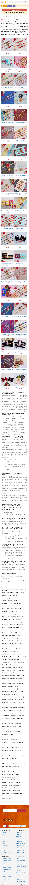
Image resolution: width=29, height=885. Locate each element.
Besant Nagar (17, 721)
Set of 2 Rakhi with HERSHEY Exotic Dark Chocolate (13, 299)
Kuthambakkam (14, 793)
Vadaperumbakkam (13, 710)
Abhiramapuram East (7, 798)
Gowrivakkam (5, 675)
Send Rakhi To (6, 830)
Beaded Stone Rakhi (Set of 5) (21, 299)
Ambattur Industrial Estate (15, 622)
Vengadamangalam (14, 753)
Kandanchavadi (16, 627)
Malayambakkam (6, 777)
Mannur (4, 750)
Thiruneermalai (5, 651)
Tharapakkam (12, 659)
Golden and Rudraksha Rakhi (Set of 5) (10, 352)
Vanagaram (20, 726)
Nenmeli (15, 667)
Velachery (16, 600)
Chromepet (5, 614)
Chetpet (4, 723)
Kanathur (4, 699)
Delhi (4, 834)
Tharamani (4, 659)
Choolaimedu (5, 624)
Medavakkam (18, 729)
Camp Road (9, 721)
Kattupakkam (14, 787)
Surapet (13, 761)
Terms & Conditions (20, 872)
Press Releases (20, 877)
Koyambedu (17, 603)
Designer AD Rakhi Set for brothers (9, 369)
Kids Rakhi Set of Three (20, 210)
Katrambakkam (18, 782)
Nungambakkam (11, 616)
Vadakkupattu (5, 713)
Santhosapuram (11, 648)
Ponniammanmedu (14, 611)
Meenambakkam (21, 737)
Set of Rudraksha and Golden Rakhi (9, 263)
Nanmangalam (10, 678)
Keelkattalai (10, 782)
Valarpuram (12, 713)
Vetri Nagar (12, 742)
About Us (18, 858)
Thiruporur (11, 646)
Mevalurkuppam (13, 758)
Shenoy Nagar (14, 766)
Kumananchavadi (6, 795)
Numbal (4, 672)
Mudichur (4, 771)
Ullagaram (11, 734)
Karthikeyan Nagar (6, 785)
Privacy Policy (19, 864)
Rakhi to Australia (20, 839)
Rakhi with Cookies (7, 874)
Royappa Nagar (18, 643)
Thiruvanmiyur (5, 598)
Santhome (18, 646)
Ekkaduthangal (18, 608)
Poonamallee (10, 592)
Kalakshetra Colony (6, 697)
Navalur (4, 678)
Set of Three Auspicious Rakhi (21, 52)
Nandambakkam (20, 763)
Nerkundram (13, 664)
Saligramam (5, 646)
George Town (21, 670)
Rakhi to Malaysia (20, 845)
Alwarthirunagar (20, 715)
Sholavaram (5, 630)
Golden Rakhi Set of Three (7, 52)
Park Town (17, 595)
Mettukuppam (20, 742)
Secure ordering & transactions (12, 824)
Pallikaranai (10, 686)
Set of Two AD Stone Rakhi (7, 105)
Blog (17, 874)
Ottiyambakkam (6, 705)
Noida (4, 850)
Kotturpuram (21, 787)
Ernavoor (20, 667)
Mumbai (4, 832)
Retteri (18, 648)
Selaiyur (4, 648)
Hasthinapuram (18, 699)
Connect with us (7, 818)
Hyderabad (5, 845)
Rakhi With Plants (7, 880)
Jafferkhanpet (13, 702)
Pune (4, 843)
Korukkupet (18, 779)
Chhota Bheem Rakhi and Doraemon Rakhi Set (11, 158)
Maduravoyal (5, 611)
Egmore (4, 616)
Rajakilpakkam (5, 656)
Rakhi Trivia (18, 879)
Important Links (20, 856)
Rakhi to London (20, 852)
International (20, 830)
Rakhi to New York (20, 850)
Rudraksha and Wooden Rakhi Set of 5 (10, 281)
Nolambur (19, 672)
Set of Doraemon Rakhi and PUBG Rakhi (10, 87)
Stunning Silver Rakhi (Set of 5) (8, 334)
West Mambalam (6, 747)
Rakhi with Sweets (7, 860)
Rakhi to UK (19, 834)
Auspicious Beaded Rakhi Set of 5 (8, 387)
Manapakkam (5, 753)
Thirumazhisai (21, 662)
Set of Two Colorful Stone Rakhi (8, 193)
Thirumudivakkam (6, 662)
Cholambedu (14, 691)
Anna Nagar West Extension (8, 715)
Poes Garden (12, 640)
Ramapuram (19, 659)
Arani (3, 726)
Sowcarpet (21, 592)
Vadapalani (4, 710)
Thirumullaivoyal (14, 651)
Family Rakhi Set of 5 (20, 263)
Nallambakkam (20, 761)
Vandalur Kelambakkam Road (9, 737)
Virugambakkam (6, 745)
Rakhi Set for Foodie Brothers (8, 210)
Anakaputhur (21, 707)
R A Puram (20, 654)
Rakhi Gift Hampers (7, 869)
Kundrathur (14, 795)
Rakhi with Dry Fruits (7, 863)
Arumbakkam (12, 606)
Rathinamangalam (21, 656)
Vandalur (14, 726)
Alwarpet (13, 718)
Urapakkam (5, 734)
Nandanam (12, 769)
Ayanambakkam (18, 723)
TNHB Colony (5, 731)
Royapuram (19, 614)
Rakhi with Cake (6, 865)
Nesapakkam (5, 664)
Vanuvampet (5, 739)
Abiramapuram (20, 718)
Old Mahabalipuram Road (8, 683)
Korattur (4, 782)
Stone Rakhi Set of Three (20, 281)
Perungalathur (13, 638)
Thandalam (13, 654)
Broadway (10, 600)
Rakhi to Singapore (20, 843)
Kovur (20, 793)
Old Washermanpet (20, 683)
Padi (3, 608)
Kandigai (21, 697)
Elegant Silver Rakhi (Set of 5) (21, 352)
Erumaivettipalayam (7, 667)
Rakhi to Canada (20, 836)
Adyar (13, 619)
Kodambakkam (5, 779)
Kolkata (4, 841)
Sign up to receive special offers (12, 808)
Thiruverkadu (11, 595)
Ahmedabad (5, 848)
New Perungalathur (6, 670)
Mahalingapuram (16, 790)
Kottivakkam (12, 614)
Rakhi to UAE (19, 841)
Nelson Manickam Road (7, 680)
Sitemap (18, 870)
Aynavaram (10, 723)
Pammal (4, 686)
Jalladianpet (10, 699)
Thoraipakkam (20, 624)
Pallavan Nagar (5, 691)
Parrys (3, 592)
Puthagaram (5, 643)
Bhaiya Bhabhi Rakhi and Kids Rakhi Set (10, 122)
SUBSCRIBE (21, 810)
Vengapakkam (19, 755)
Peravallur (14, 662)
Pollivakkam (5, 640)
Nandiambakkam (6, 766)
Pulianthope (5, 635)
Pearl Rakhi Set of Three (7, 140)
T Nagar (4, 600)
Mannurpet (14, 747)
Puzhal (16, 592)
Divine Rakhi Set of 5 (20, 140)
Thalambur (12, 656)
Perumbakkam (20, 635)
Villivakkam (19, 606)
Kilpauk (12, 779)
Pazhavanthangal (6, 689)
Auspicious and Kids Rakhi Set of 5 (9, 69)
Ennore (14, 670)
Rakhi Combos (6, 856)
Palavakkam (21, 705)
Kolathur (4, 595)
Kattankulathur (5, 787)
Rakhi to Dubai (19, 848)
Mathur (11, 731)
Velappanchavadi (16, 750)
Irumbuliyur (20, 702)
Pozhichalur (22, 632)
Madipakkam (13, 624)
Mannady (18, 598)
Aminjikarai (18, 619)
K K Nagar (15, 697)
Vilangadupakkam (14, 739)
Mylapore (4, 627)
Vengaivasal (5, 755)
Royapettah (5, 606)
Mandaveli (11, 755)
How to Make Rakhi (20, 881)
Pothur (16, 632)
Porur (12, 608)
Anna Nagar (5, 603)
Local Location (6, 852)
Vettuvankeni (5, 742)
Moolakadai (5, 774)
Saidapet (12, 643)
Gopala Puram (20, 675)
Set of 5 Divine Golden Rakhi (7, 228)
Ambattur (12, 598)
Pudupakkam (12, 635)
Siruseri (10, 771)
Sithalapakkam (20, 769)
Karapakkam (5, 729)
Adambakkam (20, 630)
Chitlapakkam (14, 705)
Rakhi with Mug (6, 871)
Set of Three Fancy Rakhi (7, 316)
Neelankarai (17, 680)
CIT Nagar (20, 691)
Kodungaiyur (12, 630)
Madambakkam (5, 793)
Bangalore (5, 836)
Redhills (11, 603)
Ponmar (20, 638)
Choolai (10, 627)
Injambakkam (5, 702)
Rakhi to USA (19, 832)
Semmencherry (13, 707)
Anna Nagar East (6, 619)
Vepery (9, 750)
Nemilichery (13, 675)
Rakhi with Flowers (7, 867)
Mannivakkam (5, 758)
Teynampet (15, 771)
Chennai (4, 839)
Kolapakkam (14, 777)
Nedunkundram (19, 678)
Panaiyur (16, 686)
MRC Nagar (11, 774)
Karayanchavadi (16, 785)
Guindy (7, 608)
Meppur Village (14, 745)
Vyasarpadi (20, 747)
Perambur (4, 622)
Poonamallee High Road (7, 632)
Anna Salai (21, 710)
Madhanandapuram (6, 790)
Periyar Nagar (5, 638)
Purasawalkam (20, 640)
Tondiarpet (17, 731)
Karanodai (8, 726)
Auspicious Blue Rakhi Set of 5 (8, 246)
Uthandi (11, 729)
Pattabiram (14, 689)
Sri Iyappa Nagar (6, 761)
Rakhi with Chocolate (7, 858)
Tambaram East (11, 763)
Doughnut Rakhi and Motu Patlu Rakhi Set (10, 175)
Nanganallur (19, 616)
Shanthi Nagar (5, 769)
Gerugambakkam (11, 672)
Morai (17, 774)
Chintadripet (5, 707)
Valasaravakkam (6, 718)
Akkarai (4, 721)
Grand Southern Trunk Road (8, 694)
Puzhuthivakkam (6, 654)
